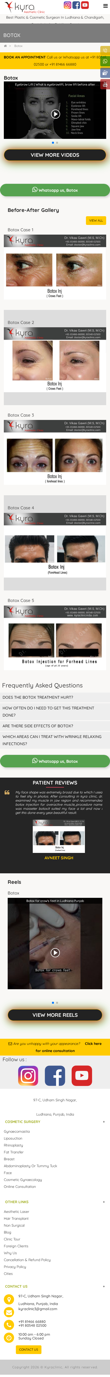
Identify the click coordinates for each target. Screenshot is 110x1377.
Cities (8, 1273)
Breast (9, 1159)
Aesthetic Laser (16, 1211)
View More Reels (55, 1015)
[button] (53, 143)
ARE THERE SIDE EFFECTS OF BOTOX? (38, 725)
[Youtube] (85, 5)
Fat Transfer (14, 1152)
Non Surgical (14, 1225)
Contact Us (28, 1349)
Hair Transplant (16, 1218)
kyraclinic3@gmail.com (37, 1309)
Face (8, 1172)
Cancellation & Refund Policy (27, 1260)
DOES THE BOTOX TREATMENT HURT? (38, 697)
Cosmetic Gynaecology (23, 1179)
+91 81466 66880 (32, 1321)
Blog (7, 1232)
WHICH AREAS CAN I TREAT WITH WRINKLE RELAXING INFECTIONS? (52, 740)
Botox (18, 46)
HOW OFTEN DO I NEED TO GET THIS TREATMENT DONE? (48, 712)
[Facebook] (76, 5)
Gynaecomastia (17, 1131)
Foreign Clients (16, 1246)
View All (96, 220)
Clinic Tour (12, 1239)
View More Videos (55, 155)
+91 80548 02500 (32, 1325)
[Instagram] (67, 5)
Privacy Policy (15, 1266)
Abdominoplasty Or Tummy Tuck (30, 1166)
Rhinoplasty (13, 1145)
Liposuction (13, 1138)
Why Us (10, 1253)
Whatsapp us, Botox (58, 190)
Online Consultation (20, 1186)
